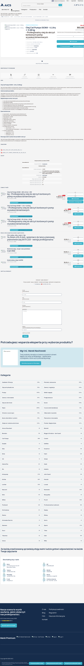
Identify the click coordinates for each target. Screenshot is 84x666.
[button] (68, 1)
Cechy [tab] (38, 76)
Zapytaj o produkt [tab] (70, 76)
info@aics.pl (38, 284)
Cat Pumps (34, 49)
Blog (43, 613)
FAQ (43, 616)
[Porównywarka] (78, 5)
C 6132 (15, 212)
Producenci (33, 9)
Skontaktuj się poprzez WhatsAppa (30, 363)
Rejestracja (80, 0)
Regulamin (53, 613)
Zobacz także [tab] (53, 76)
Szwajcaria (36, 45)
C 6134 (15, 225)
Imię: (25, 298)
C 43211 (15, 261)
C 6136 (15, 198)
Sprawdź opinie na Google (8, 625)
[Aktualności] (76, 5)
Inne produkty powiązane (42, 63)
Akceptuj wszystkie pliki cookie (73, 663)
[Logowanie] (74, 5)
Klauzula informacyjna (57, 616)
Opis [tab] (11, 76)
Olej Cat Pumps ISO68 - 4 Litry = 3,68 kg (40, 16)
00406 (15, 241)
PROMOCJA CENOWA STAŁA (42, 20)
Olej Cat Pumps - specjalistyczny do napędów (23, 16)
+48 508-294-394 (47, 284)
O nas (44, 609)
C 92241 (15, 252)
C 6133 (33, 38)
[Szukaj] (60, 5)
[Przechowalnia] (80, 5)
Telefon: (31, 327)
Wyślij (25, 336)
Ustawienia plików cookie (37, 663)
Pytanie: (26, 306)
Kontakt (45, 619)
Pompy (11, 16)
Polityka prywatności (56, 609)
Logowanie (73, 0)
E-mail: (25, 291)
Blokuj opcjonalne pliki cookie (54, 663)
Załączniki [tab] (25, 76)
